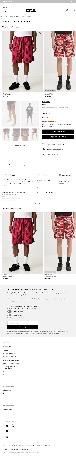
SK (21, 449)
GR (15, 449)
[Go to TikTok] (14, 432)
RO (20, 449)
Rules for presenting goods (11, 363)
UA (23, 449)
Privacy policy (6, 445)
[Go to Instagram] (14, 426)
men (4, 12)
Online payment (7, 409)
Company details (30, 445)
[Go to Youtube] (8, 432)
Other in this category (58, 131)
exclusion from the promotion (28, 333)
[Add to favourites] (40, 32)
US (28, 449)
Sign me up (22, 327)
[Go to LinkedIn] (8, 438)
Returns (5, 350)
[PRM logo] (31, 10)
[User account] (67, 10)
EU (13, 449)
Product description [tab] (11, 165)
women (5, 8)
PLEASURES (46, 102)
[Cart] (74, 10)
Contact (5, 375)
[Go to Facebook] (8, 426)
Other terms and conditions (11, 360)
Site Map (47, 445)
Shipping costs (7, 390)
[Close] (71, 1)
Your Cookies (40, 445)
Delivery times (7, 394)
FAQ (4, 371)
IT (17, 449)
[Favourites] (71, 10)
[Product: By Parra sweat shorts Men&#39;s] (22, 61)
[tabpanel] (38, 186)
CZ (12, 449)
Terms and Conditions (9, 357)
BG (10, 449)
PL (18, 449)
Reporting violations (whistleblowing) (9, 367)
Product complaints (9, 353)
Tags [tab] (24, 165)
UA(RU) (26, 449)
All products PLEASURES (58, 137)
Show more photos (20, 146)
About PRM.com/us (8, 347)
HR (16, 449)
